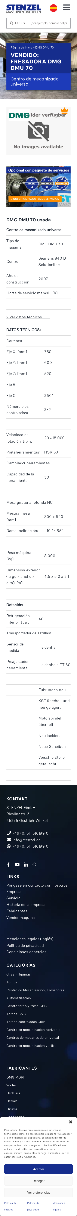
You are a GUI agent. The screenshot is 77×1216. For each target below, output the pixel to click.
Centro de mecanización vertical (32, 1045)
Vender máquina (20, 917)
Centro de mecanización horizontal (33, 1029)
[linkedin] (26, 865)
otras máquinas (18, 974)
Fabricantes (16, 911)
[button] (70, 1122)
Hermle (12, 1101)
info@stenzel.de (26, 840)
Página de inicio (21, 48)
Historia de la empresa (26, 904)
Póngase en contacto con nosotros (37, 885)
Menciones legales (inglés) (29, 938)
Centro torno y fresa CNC (26, 1006)
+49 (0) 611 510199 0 (30, 846)
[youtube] (17, 865)
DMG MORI (15, 1077)
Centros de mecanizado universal (32, 1037)
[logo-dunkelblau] (23, 6)
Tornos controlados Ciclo (26, 1022)
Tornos (11, 982)
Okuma (12, 1109)
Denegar (38, 1181)
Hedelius (13, 1093)
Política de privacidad (25, 945)
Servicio (13, 898)
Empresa (14, 891)
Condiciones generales (26, 951)
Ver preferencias (38, 1192)
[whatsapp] (34, 865)
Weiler (11, 1085)
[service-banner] (38, 167)
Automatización (18, 998)
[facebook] (8, 865)
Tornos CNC (16, 1014)
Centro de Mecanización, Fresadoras (35, 990)
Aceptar (38, 1169)
